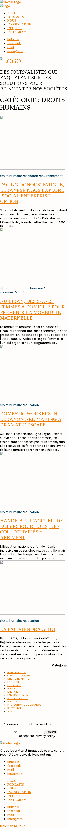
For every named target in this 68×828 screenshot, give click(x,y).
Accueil (14, 13)
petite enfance (17, 698)
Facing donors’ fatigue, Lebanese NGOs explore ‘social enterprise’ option (32, 193)
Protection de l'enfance (24, 704)
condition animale (20, 675)
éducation (31, 405)
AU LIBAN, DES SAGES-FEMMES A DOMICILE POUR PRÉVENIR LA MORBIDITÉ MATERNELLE (32, 309)
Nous (11, 20)
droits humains (11, 176)
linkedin (13, 762)
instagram (16, 32)
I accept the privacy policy (36, 736)
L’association (19, 24)
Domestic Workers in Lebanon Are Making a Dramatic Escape (30, 419)
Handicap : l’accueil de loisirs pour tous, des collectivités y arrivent (31, 529)
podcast (13, 701)
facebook (14, 766)
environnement (51, 176)
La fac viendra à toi (27, 629)
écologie (13, 682)
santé (20, 292)
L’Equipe (14, 28)
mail (10, 770)
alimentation (9, 288)
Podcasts (15, 17)
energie (12, 691)
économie (31, 176)
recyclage (14, 708)
